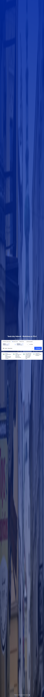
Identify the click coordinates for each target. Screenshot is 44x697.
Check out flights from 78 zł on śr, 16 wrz (21, 339)
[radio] (6, 341)
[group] (8, 344)
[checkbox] (29, 341)
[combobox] (10, 344)
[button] (34, 2)
